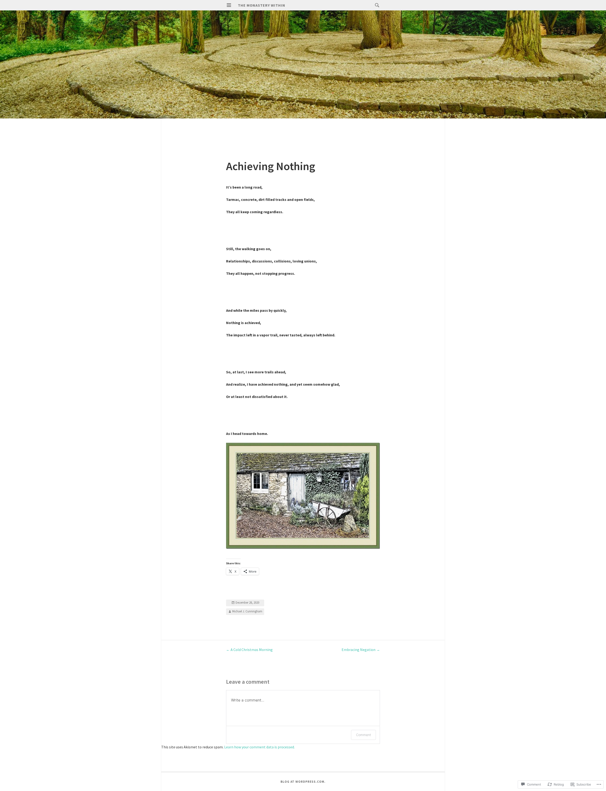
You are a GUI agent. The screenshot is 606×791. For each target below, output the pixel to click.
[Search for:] (376, 5)
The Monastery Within (261, 5)
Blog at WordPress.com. (303, 782)
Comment (363, 735)
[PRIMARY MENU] (229, 5)
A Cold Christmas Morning (249, 649)
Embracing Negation (361, 649)
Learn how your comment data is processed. (259, 747)
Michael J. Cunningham (247, 611)
